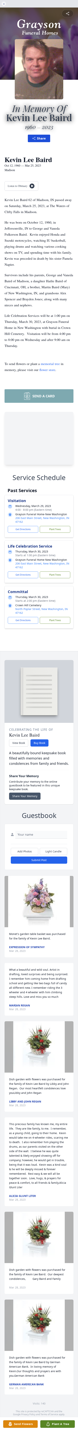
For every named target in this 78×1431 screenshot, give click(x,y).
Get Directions (23, 529)
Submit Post (39, 860)
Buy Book (39, 743)
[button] (39, 901)
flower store (47, 369)
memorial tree (50, 363)
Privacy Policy (28, 1414)
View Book (18, 743)
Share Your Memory (24, 796)
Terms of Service (49, 1414)
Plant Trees (55, 529)
